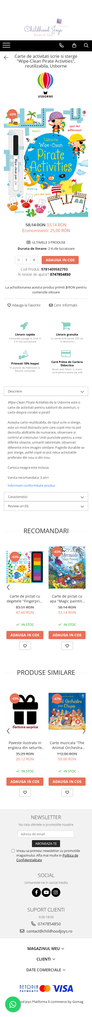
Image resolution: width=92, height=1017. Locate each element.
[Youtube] (46, 892)
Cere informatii (65, 305)
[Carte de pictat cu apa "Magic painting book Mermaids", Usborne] (67, 567)
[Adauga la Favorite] (25, 646)
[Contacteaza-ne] (61, 45)
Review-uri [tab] (18, 506)
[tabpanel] (46, 162)
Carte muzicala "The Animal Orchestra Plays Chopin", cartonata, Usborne (67, 745)
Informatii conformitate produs (31, 485)
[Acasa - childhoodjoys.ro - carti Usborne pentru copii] (46, 27)
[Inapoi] (4, 57)
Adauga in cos (60, 259)
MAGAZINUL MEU (44, 948)
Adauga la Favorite (26, 305)
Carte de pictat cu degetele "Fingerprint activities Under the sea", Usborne (25, 598)
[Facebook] (36, 892)
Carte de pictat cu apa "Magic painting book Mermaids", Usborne (67, 598)
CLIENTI (44, 959)
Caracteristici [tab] (17, 496)
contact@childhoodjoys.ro (49, 931)
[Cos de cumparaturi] (74, 45)
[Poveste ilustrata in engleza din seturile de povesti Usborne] (24, 711)
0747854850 (49, 923)
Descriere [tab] (15, 391)
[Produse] (7, 47)
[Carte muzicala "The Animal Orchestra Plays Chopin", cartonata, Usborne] (67, 711)
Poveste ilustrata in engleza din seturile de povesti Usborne (25, 745)
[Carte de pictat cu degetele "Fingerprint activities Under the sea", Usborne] (24, 567)
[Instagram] (55, 892)
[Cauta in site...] (86, 45)
